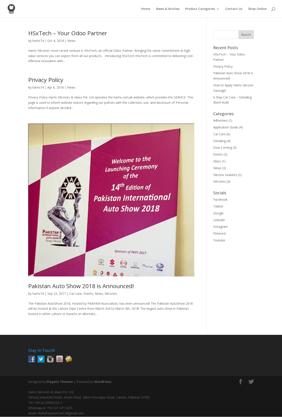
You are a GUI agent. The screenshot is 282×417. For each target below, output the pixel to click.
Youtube (219, 240)
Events (88, 293)
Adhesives (220, 120)
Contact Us (233, 9)
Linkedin (219, 220)
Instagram (220, 226)
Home (145, 9)
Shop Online (257, 9)
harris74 (38, 41)
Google (218, 213)
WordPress (102, 382)
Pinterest (219, 233)
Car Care (75, 293)
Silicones (111, 293)
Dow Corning (222, 147)
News (71, 41)
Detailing (219, 141)
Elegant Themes (60, 382)
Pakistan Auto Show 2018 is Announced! (81, 286)
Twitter (218, 206)
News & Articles (168, 9)
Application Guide (225, 127)
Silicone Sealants (225, 175)
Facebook (220, 199)
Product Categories (200, 9)
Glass (217, 161)
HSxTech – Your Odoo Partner (67, 33)
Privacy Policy (45, 80)
